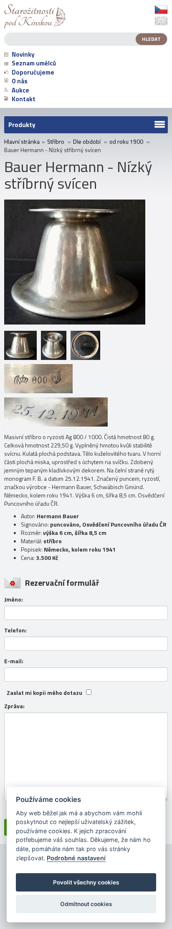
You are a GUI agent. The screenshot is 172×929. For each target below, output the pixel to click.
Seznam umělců (34, 63)
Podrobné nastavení (76, 858)
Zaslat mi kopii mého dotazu (44, 693)
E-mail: (13, 661)
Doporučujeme (33, 72)
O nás (20, 81)
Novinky (23, 54)
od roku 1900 (126, 141)
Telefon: (15, 630)
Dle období (87, 141)
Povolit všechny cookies (86, 882)
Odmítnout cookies (86, 904)
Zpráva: (14, 706)
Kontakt (23, 99)
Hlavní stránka (22, 141)
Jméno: (13, 599)
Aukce (20, 90)
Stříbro (55, 141)
